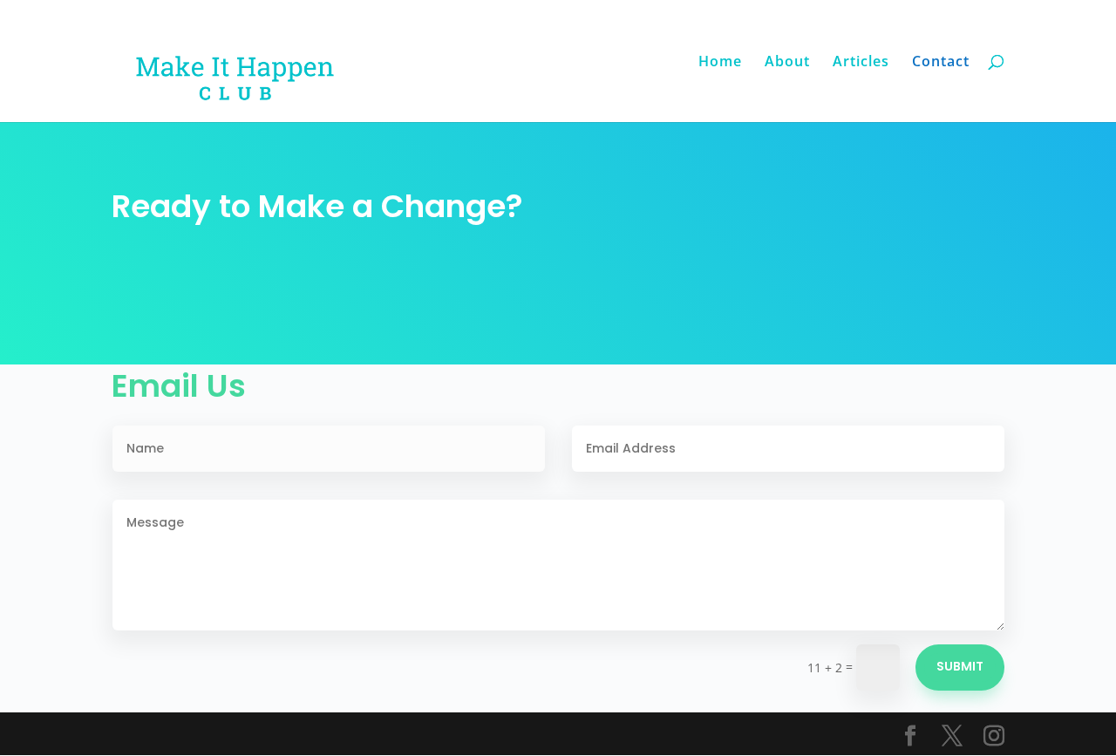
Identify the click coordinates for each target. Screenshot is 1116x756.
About (787, 63)
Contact (941, 63)
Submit (959, 666)
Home (720, 63)
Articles (861, 63)
